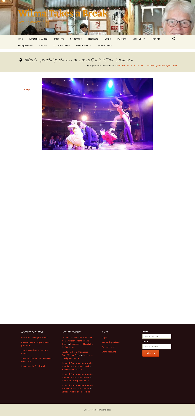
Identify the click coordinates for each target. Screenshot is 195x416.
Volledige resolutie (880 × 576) (163, 65)
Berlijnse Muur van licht (72, 369)
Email (145, 341)
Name (145, 331)
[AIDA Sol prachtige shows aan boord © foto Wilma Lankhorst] (97, 113)
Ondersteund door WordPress (97, 409)
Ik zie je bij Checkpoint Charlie (75, 380)
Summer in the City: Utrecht (33, 366)
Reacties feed (108, 347)
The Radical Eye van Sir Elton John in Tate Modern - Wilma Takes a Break (77, 340)
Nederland (93, 38)
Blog (20, 38)
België (108, 38)
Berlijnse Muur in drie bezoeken (76, 391)
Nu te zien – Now (61, 45)
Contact (43, 45)
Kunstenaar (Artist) (38, 38)
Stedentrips (76, 38)
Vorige (24, 89)
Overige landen (25, 45)
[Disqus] (97, 198)
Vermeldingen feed (111, 342)
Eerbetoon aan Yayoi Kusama (34, 337)
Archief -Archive (83, 45)
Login (104, 337)
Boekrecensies (105, 45)
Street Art (59, 38)
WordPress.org (109, 351)
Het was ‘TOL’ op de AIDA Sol (131, 65)
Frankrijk (156, 38)
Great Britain (139, 38)
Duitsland (121, 38)
